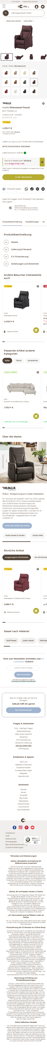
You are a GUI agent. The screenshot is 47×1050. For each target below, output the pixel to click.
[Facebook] (32, 189)
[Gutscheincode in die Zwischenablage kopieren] (42, 162)
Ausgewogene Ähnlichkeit (16, 557)
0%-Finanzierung (23, 740)
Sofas (7, 360)
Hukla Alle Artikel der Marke (17, 526)
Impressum (10, 833)
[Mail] (43, 189)
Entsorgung (23, 749)
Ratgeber (23, 773)
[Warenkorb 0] (43, 7)
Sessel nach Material (16, 631)
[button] (2, 6)
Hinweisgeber (11, 842)
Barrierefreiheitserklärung (16, 845)
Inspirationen (23, 776)
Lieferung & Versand (21, 249)
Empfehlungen (32, 222)
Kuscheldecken (23, 810)
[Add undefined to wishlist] (43, 103)
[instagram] (20, 827)
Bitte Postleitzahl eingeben (16, 146)
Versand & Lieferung (23, 743)
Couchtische (23, 807)
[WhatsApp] (26, 189)
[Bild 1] (7, 57)
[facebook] (14, 827)
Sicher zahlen (15, 1)
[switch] (36, 842)
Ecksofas (23, 795)
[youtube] (32, 827)
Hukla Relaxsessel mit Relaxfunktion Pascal (21, 566)
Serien (23, 792)
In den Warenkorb (23, 177)
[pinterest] (26, 827)
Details (14, 242)
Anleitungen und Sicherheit (25, 264)
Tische (18, 360)
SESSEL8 (27, 161)
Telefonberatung (23, 731)
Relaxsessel (23, 801)
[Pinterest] (37, 189)
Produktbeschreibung (12, 222)
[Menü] (39, 837)
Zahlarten (24, 737)
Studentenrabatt (23, 768)
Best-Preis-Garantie (23, 734)
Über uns (23, 762)
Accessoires (33, 360)
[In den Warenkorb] (36, 330)
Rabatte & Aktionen (23, 765)
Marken (23, 789)
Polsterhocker (23, 804)
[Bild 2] (19, 57)
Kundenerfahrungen (23, 770)
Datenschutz (10, 839)
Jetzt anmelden (23, 675)
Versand (17, 132)
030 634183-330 (20, 206)
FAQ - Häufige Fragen (23, 728)
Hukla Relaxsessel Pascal (13, 283)
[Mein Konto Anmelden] (36, 7)
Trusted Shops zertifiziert (30, 1)
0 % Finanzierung (19, 257)
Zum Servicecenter (23, 710)
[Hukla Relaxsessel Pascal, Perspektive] (23, 38)
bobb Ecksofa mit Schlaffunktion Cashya (20, 369)
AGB (7, 836)
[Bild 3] (31, 57)
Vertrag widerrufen (24, 746)
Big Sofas (24, 798)
